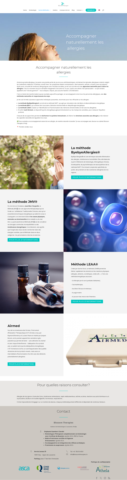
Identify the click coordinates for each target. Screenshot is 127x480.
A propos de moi (65, 10)
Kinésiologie (32, 10)
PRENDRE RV (91, 10)
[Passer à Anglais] (99, 11)
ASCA (71, 436)
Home (25, 10)
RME (75, 436)
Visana (81, 436)
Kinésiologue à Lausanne (106, 462)
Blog (73, 10)
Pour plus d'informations (87, 177)
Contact (79, 10)
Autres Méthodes (44, 10)
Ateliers (55, 10)
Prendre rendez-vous (26, 127)
